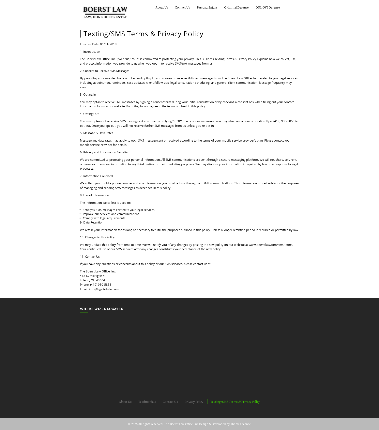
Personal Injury (207, 7)
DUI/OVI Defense (267, 7)
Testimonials (147, 401)
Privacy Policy (194, 401)
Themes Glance (240, 424)
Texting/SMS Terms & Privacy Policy (235, 401)
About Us (162, 7)
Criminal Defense (236, 7)
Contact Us (182, 7)
